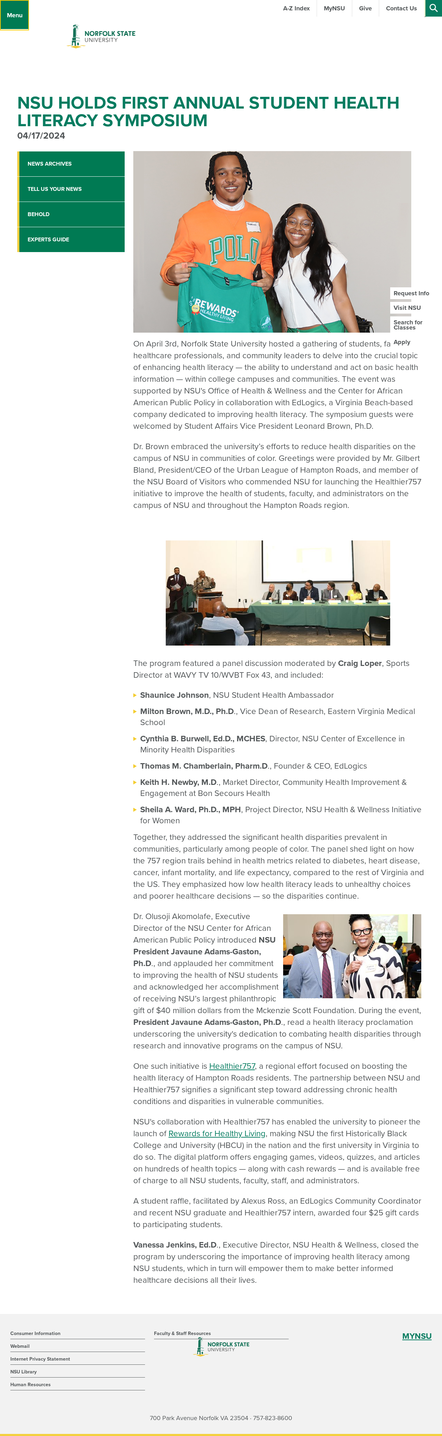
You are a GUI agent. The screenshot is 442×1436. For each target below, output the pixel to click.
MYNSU (417, 1336)
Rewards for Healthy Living (217, 1134)
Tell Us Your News (55, 189)
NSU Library (23, 1372)
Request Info (411, 293)
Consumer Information (35, 1333)
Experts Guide (48, 239)
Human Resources (30, 1385)
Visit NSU (407, 308)
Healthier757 (232, 1066)
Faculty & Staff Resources (182, 1333)
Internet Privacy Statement (40, 1359)
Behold (38, 214)
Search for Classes (408, 324)
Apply (402, 342)
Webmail (20, 1346)
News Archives (50, 163)
